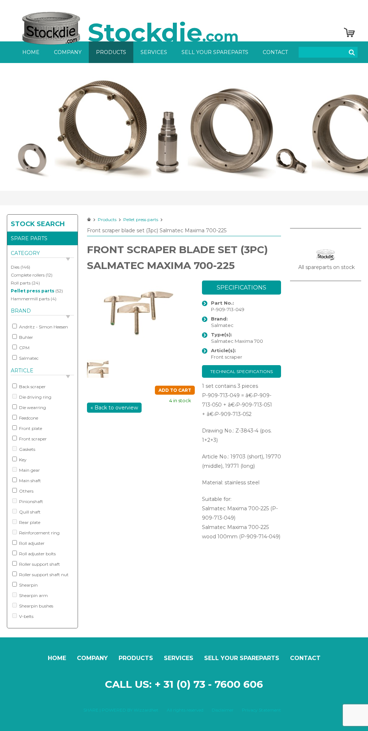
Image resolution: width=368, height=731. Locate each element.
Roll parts (21, 283)
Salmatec (28, 358)
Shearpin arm (33, 595)
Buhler (25, 337)
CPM (23, 347)
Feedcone (28, 418)
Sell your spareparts (214, 52)
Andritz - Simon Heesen (43, 326)
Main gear (29, 470)
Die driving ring (34, 397)
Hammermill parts (30, 298)
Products (111, 52)
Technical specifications (241, 371)
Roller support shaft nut (43, 574)
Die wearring (32, 407)
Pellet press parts (32, 290)
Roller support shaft (39, 564)
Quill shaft (29, 512)
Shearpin (28, 585)
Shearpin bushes (35, 606)
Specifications (241, 287)
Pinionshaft (30, 501)
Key (22, 459)
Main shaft (29, 480)
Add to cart (174, 390)
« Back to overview (114, 407)
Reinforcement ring (39, 532)
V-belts (25, 616)
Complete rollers (28, 275)
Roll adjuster (31, 543)
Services (154, 52)
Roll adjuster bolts (37, 553)
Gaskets (26, 449)
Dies (15, 267)
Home (31, 52)
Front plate (30, 428)
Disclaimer (223, 710)
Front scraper (32, 438)
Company (68, 52)
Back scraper (32, 386)
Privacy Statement (261, 710)
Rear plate (29, 522)
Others (25, 491)
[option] (184, 127)
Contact (275, 52)
